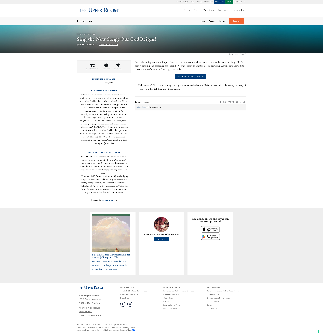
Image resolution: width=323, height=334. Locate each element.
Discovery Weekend (171, 308)
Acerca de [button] (238, 10)
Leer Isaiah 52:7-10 (108, 44)
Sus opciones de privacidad (119, 330)
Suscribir (208, 2)
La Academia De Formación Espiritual (178, 291)
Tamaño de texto (92, 69)
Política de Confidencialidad (109, 328)
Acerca (212, 21)
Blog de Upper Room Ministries (219, 298)
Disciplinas (124, 298)
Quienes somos (213, 294)
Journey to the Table (171, 305)
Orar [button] (196, 10)
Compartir (118, 69)
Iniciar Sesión (182, 2)
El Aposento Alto (127, 287)
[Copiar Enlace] (244, 102)
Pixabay (242, 54)
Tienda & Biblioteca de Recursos (133, 291)
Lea (203, 21)
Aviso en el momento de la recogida (92, 330)
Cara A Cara (168, 298)
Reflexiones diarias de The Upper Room (223, 291)
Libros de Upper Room (129, 294)
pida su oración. (108, 200)
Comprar (219, 2)
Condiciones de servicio (87, 328)
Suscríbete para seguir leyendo (190, 76)
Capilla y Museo (213, 301)
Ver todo (161, 239)
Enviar (222, 21)
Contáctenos (212, 308)
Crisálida (166, 301)
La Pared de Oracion (171, 287)
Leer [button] (186, 10)
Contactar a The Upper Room (91, 315)
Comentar (106, 69)
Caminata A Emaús (171, 294)
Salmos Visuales (213, 287)
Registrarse (196, 2)
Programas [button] (223, 10)
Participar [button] (208, 10)
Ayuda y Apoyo (129, 328)
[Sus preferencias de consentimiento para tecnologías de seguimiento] (318, 331)
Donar (229, 2)
